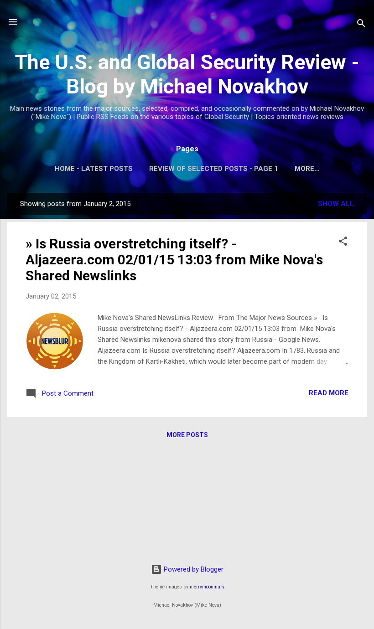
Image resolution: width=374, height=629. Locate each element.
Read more (328, 393)
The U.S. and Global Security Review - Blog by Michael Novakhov (187, 74)
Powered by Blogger (192, 569)
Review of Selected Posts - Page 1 (213, 169)
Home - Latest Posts (94, 169)
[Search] (361, 25)
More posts (187, 434)
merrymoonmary (207, 587)
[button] (343, 243)
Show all (336, 204)
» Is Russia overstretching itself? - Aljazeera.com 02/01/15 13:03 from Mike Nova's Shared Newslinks (174, 260)
